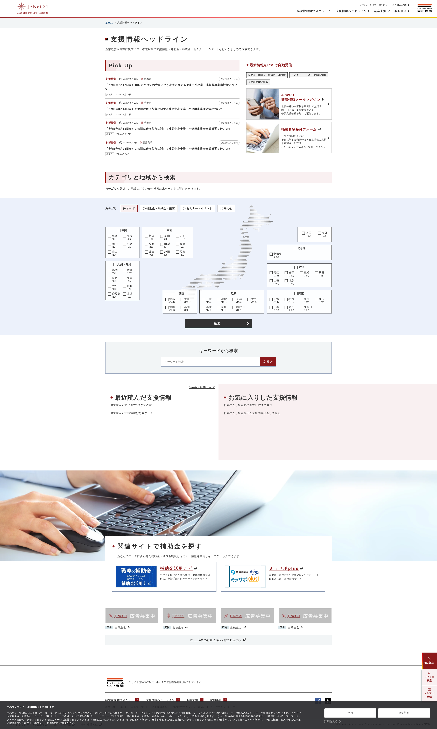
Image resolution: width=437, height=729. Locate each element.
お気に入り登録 (230, 79)
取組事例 (216, 700)
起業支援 (192, 700)
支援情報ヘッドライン (160, 700)
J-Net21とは (399, 4)
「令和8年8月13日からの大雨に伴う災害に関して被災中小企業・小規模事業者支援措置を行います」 (169, 128)
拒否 (350, 712)
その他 (228, 208)
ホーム (109, 22)
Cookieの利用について (202, 387)
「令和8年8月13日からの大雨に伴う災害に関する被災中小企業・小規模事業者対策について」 (165, 109)
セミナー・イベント (199, 208)
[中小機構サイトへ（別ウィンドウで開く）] (425, 8)
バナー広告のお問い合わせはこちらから (216, 640)
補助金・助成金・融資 (160, 208)
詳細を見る (331, 721)
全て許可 (404, 712)
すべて (130, 208)
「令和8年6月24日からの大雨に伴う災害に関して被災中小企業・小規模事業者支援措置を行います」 (169, 148)
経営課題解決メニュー (119, 700)
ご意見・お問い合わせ (372, 4)
